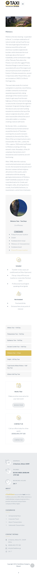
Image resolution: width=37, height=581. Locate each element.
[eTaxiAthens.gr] (12, 4)
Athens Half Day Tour (13, 374)
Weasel (18, 566)
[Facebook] (18, 573)
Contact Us (18, 440)
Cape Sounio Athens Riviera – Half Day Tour (17, 367)
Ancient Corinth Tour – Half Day (16, 346)
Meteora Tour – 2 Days (14, 353)
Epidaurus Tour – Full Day (14, 340)
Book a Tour (18, 405)
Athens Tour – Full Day (13, 327)
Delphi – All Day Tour (13, 359)
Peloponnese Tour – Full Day (15, 334)
